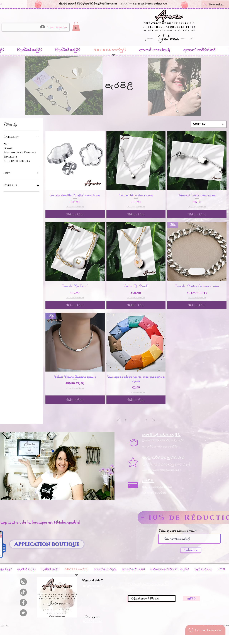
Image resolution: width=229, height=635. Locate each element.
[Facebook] (23, 602)
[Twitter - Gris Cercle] (23, 612)
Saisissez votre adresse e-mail (176, 530)
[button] (76, 26)
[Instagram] (23, 581)
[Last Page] (154, 420)
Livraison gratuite (75, 207)
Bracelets (11, 156)
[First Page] (118, 420)
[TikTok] (23, 592)
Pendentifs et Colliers (20, 152)
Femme (8, 148)
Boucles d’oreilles (17, 161)
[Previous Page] (126, 420)
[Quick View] (75, 160)
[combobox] (208, 124)
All (6, 144)
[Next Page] (146, 420)
